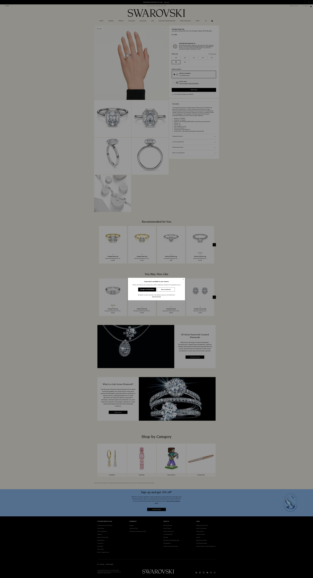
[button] (183, 279)
